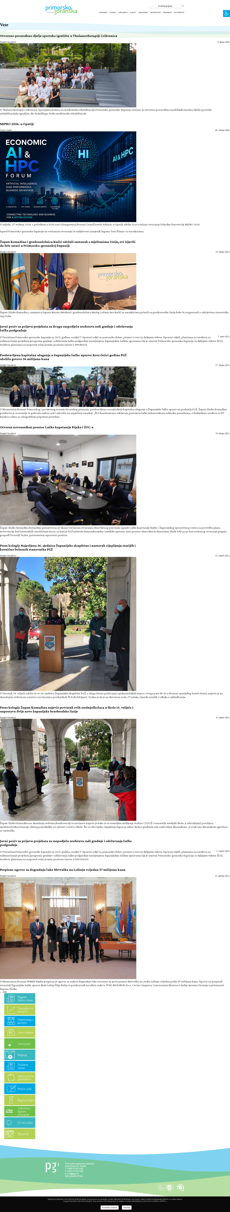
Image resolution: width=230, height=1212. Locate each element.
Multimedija (179, 12)
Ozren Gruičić (6, 130)
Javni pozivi (143, 12)
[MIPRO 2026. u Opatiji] (68, 221)
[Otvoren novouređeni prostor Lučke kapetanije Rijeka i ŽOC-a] (68, 524)
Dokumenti (167, 12)
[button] (226, 13)
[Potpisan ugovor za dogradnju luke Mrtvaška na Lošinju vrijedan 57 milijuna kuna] (68, 978)
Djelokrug (123, 12)
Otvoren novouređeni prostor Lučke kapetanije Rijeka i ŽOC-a (46, 427)
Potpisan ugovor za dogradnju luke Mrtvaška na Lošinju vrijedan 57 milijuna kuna (63, 870)
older (3, 992)
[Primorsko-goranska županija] (61, 14)
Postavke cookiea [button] (109, 1208)
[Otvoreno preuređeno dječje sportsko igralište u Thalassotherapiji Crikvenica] (68, 107)
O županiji (103, 12)
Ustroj (113, 12)
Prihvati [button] (127, 1208)
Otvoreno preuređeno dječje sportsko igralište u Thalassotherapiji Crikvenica (58, 36)
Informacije (155, 12)
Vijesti (133, 12)
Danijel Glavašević (8, 42)
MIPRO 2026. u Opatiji (17, 124)
